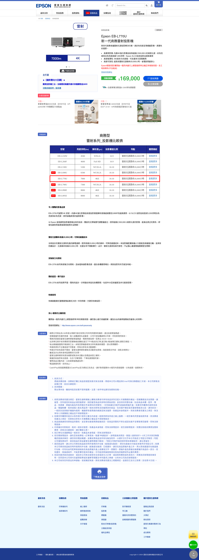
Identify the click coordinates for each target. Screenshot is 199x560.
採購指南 (107, 13)
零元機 (124, 511)
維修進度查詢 (85, 511)
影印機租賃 (126, 506)
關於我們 (146, 511)
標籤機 (103, 515)
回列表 (159, 30)
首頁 (41, 18)
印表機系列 (63, 506)
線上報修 (83, 506)
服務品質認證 (148, 506)
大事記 (146, 515)
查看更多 (153, 156)
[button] (66, 67)
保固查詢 (83, 515)
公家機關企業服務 (123, 13)
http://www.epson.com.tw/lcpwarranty (77, 325)
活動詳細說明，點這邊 (52, 88)
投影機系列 (63, 511)
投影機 (103, 511)
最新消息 (44, 13)
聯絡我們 (154, 13)
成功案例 (146, 532)
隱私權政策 (49, 554)
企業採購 (154, 83)
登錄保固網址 (106, 72)
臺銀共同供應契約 (129, 515)
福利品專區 (105, 532)
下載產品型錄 (69, 71)
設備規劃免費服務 (129, 519)
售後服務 (60, 13)
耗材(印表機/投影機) (109, 523)
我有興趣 (154, 78)
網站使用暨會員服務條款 (65, 554)
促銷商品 (47, 18)
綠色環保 (146, 519)
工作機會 (146, 537)
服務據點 (75, 13)
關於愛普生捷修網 (138, 13)
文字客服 (83, 523)
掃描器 (103, 519)
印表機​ (103, 506)
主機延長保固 (106, 528)
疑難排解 (83, 519)
